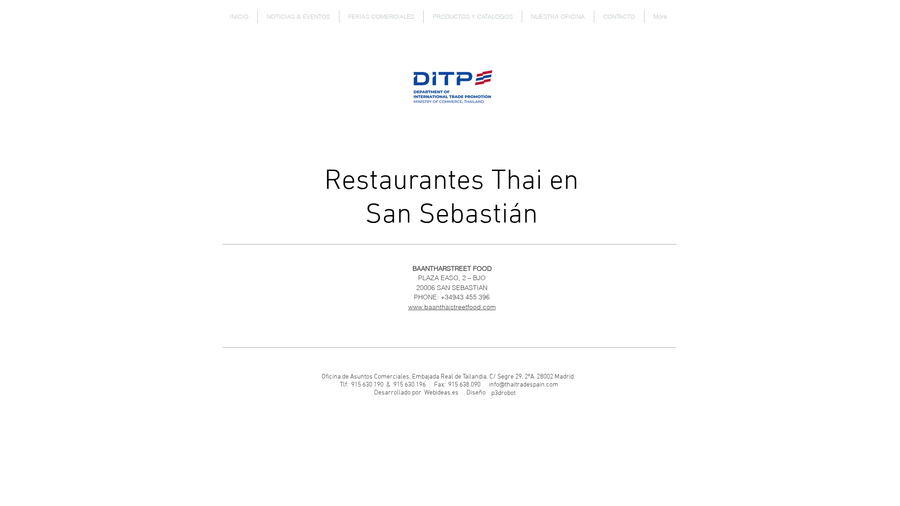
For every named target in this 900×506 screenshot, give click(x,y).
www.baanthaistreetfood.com (452, 307)
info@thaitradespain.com (523, 385)
